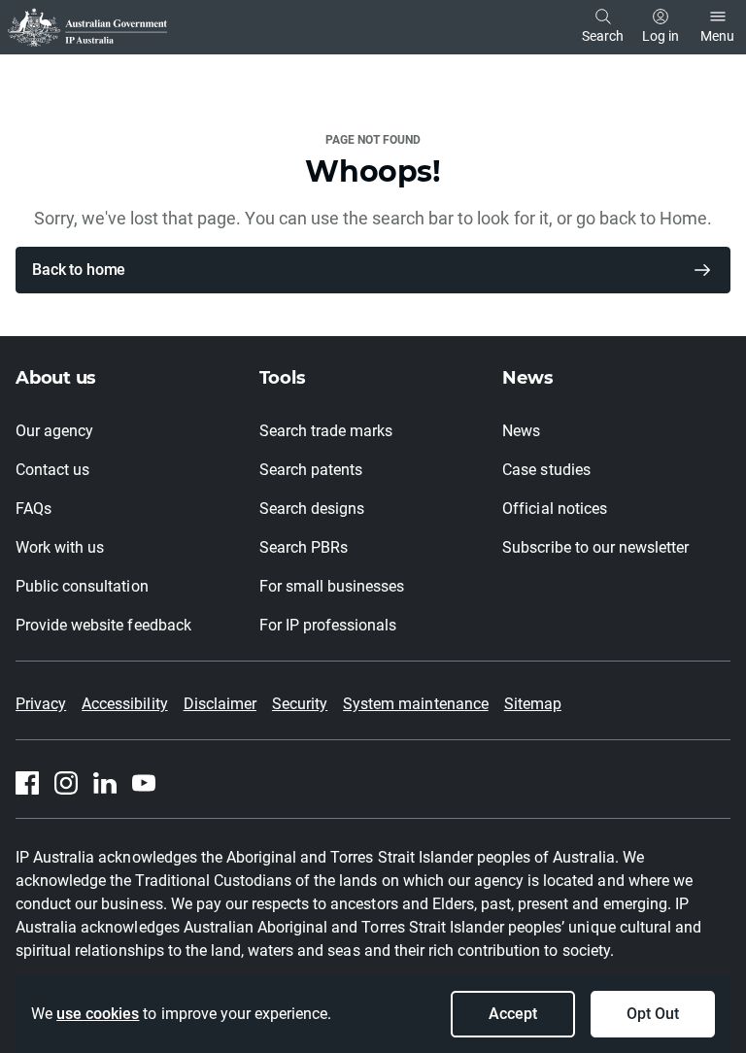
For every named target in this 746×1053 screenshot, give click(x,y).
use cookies (97, 1013)
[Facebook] (27, 783)
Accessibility (124, 704)
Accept (513, 1013)
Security (299, 704)
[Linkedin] (105, 783)
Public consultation (82, 586)
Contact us (52, 469)
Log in (660, 36)
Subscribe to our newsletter (595, 547)
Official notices (554, 508)
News (521, 431)
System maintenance (416, 704)
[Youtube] (143, 783)
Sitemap (532, 704)
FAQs (33, 508)
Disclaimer (220, 704)
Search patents (310, 469)
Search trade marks (326, 431)
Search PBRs (303, 547)
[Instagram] (66, 783)
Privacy (41, 704)
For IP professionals (328, 625)
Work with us (60, 547)
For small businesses (332, 586)
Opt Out (653, 1013)
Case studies (546, 469)
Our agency (54, 431)
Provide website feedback (103, 625)
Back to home (78, 269)
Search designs (311, 508)
